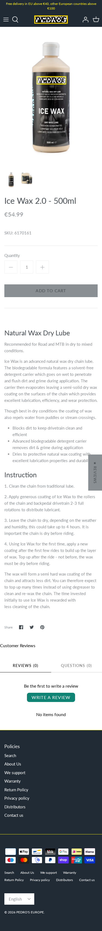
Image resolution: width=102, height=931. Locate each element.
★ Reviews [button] (95, 473)
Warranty (12, 781)
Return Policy (16, 789)
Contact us (13, 815)
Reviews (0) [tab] (25, 665)
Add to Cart (51, 290)
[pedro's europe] (51, 19)
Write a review (51, 697)
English (15, 899)
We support (14, 772)
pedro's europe (30, 912)
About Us (12, 763)
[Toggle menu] (6, 20)
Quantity (12, 255)
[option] (51, 97)
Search (10, 755)
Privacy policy (16, 798)
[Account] (84, 20)
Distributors (15, 806)
